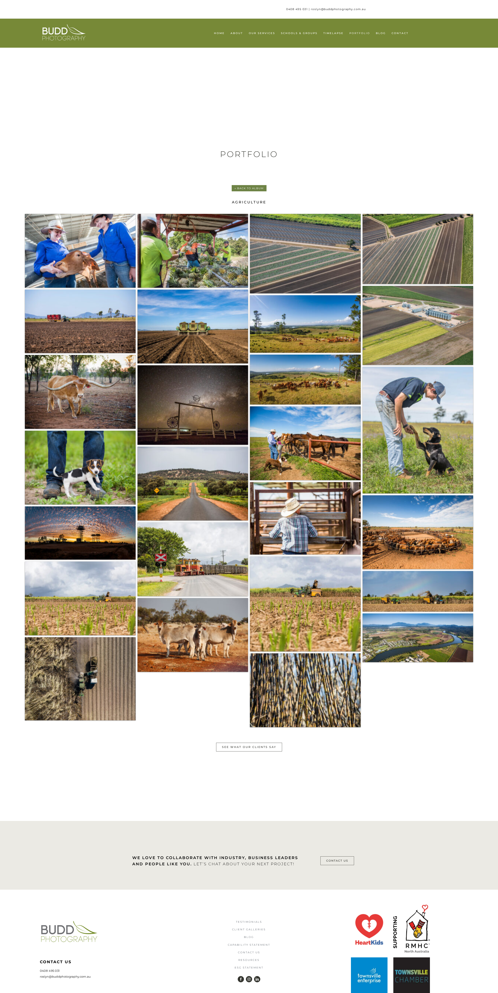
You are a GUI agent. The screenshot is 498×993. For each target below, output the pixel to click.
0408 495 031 (297, 9)
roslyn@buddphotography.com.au (338, 9)
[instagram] (249, 979)
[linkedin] (257, 979)
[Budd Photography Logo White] (63, 25)
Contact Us (56, 962)
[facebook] (241, 979)
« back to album (249, 188)
